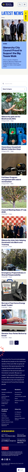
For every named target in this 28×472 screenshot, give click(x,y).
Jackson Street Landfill (20, 396)
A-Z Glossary (18, 412)
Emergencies (18, 394)
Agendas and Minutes (6, 392)
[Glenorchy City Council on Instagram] (5, 459)
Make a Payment (5, 420)
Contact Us (17, 414)
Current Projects (5, 400)
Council (3, 389)
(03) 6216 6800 (21, 436)
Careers (3, 394)
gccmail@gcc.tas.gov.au (8, 441)
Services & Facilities (4, 410)
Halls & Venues (5, 418)
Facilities (3, 414)
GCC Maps (4, 416)
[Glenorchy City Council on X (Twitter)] (9, 459)
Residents (18, 389)
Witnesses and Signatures (5, 424)
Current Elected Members (5, 397)
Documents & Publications (4, 402)
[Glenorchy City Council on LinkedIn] (7, 459)
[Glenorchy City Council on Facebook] (2, 459)
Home (2, 17)
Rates (16, 398)
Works (16, 402)
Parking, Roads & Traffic (7, 422)
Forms (3, 405)
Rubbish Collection (19, 400)
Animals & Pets (18, 392)
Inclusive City (18, 416)
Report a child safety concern (20, 419)
